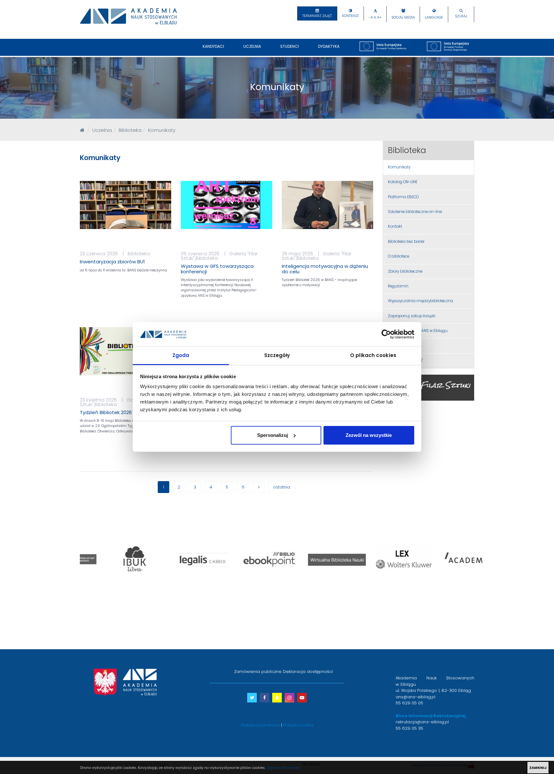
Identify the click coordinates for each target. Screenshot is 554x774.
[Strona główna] (82, 130)
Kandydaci (213, 46)
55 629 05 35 (409, 728)
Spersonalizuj (272, 435)
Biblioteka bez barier (406, 241)
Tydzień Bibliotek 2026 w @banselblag (125, 412)
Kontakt (395, 226)
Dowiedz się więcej (282, 767)
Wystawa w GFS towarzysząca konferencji (217, 269)
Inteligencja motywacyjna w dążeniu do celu (325, 269)
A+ (379, 17)
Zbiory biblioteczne (405, 271)
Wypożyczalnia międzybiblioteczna (420, 300)
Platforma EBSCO (403, 197)
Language (434, 17)
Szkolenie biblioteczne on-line (415, 211)
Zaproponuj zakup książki (411, 316)
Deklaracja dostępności (308, 671)
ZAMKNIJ (538, 767)
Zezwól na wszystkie (369, 435)
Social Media (403, 17)
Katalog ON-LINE (402, 181)
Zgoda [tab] (180, 355)
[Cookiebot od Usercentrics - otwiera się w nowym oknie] (386, 334)
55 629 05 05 (409, 703)
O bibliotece (398, 256)
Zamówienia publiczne (257, 671)
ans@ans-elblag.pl (415, 697)
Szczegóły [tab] (277, 355)
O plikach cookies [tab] (373, 355)
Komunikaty (399, 167)
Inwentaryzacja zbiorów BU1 (112, 261)
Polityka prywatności (260, 725)
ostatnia (281, 487)
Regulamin (398, 286)
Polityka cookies (298, 725)
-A (371, 17)
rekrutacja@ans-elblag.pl (422, 722)
